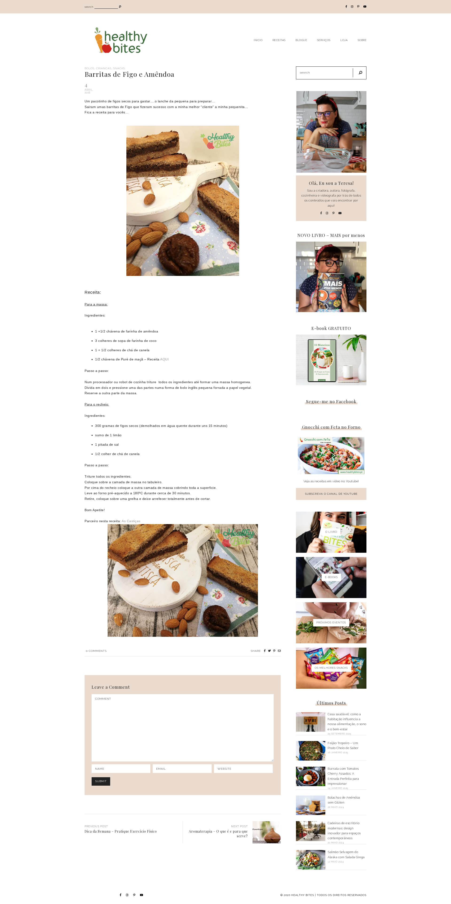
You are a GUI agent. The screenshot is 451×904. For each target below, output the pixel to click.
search (89, 7)
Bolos (89, 68)
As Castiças (131, 521)
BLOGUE (301, 40)
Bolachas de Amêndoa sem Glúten (344, 800)
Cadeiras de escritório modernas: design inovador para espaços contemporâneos (344, 830)
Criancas (103, 68)
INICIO (258, 40)
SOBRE (362, 40)
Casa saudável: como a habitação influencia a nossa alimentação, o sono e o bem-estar (347, 721)
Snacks (119, 68)
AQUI (164, 359)
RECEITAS (279, 40)
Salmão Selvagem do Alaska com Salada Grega (346, 854)
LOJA (344, 40)
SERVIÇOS (323, 40)
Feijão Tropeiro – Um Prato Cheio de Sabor (343, 745)
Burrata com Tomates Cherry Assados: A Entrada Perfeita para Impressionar (343, 776)
